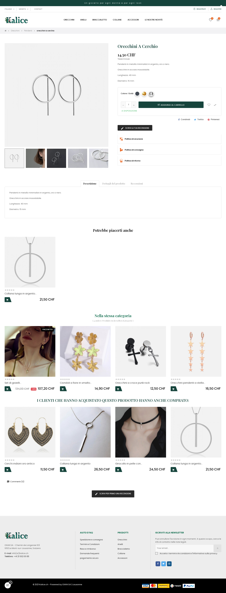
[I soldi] (151, 93)
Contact (38, 9)
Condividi (185, 120)
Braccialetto (124, 549)
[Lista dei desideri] (209, 105)
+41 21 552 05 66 (21, 557)
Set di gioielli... (13, 383)
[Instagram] (169, 563)
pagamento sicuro (89, 558)
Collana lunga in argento (75, 464)
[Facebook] (158, 563)
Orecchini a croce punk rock (132, 383)
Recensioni (137, 183)
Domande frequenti (89, 554)
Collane (121, 554)
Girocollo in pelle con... (128, 464)
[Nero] (137, 93)
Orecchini (122, 540)
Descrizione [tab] (90, 183)
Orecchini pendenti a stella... (188, 383)
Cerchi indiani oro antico (20, 464)
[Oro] (144, 93)
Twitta (200, 120)
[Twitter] (163, 563)
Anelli (120, 544)
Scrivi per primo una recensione (115, 494)
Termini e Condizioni (89, 544)
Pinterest (215, 120)
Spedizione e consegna (91, 540)
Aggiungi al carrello (172, 105)
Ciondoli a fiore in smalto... (75, 383)
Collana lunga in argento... (20, 294)
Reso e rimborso (88, 549)
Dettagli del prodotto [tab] (113, 183)
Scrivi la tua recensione (137, 128)
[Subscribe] (217, 548)
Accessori (122, 558)
